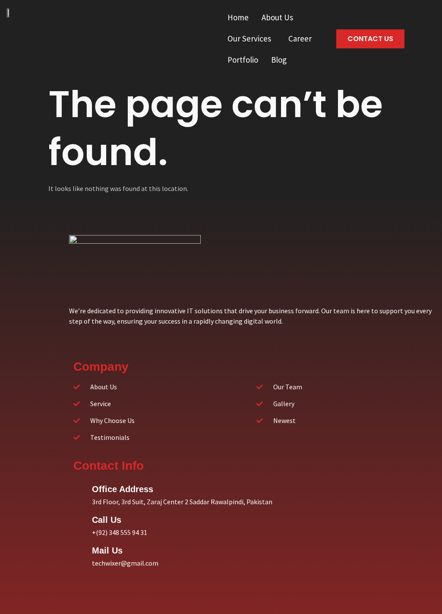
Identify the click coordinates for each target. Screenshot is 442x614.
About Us (277, 17)
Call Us (106, 520)
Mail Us (107, 550)
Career (300, 38)
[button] (279, 17)
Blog (279, 59)
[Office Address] (80, 487)
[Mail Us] (80, 549)
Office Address (122, 489)
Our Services (249, 38)
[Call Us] (80, 518)
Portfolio (242, 59)
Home (238, 17)
